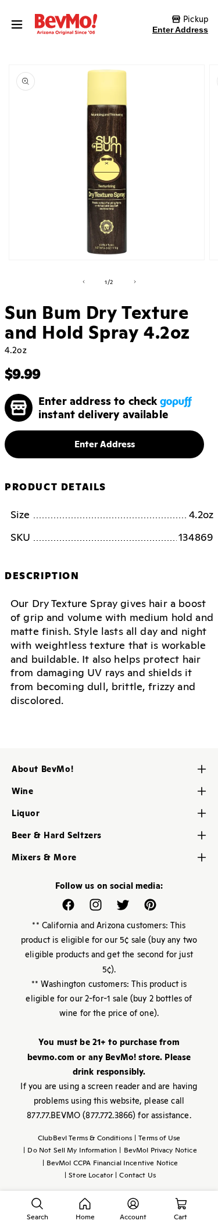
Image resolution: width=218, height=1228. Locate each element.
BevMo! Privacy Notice (157, 1150)
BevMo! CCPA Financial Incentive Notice (110, 1163)
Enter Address (180, 29)
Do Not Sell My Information (70, 1150)
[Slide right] (135, 282)
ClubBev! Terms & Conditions (85, 1138)
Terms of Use (157, 1138)
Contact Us (135, 1175)
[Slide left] (84, 282)
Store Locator (89, 1175)
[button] (20, 24)
